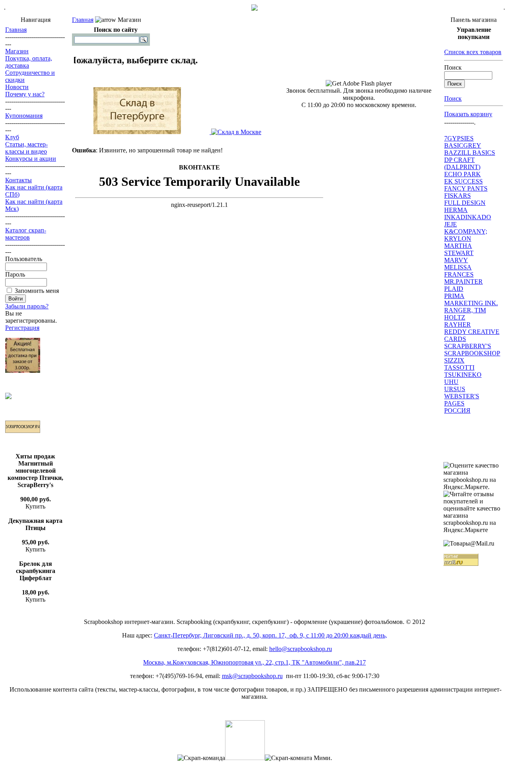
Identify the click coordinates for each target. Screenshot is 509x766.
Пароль (15, 274)
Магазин (17, 51)
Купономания (24, 115)
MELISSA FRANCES (459, 271)
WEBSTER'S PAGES (461, 400)
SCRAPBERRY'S (467, 346)
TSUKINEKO (463, 374)
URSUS (454, 389)
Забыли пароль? (27, 306)
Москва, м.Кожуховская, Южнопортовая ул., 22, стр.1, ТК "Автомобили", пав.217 (254, 662)
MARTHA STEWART (459, 249)
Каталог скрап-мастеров (25, 234)
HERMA (456, 210)
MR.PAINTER (463, 281)
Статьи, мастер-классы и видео (26, 148)
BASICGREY (462, 145)
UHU (451, 381)
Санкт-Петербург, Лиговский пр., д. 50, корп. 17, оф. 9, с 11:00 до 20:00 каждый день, (270, 635)
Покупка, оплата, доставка (28, 62)
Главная (16, 29)
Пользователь (23, 258)
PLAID (453, 288)
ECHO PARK (462, 174)
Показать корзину (468, 114)
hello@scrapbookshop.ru (300, 648)
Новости (17, 87)
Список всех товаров (472, 52)
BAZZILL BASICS (469, 152)
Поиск (453, 67)
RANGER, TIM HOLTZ (465, 314)
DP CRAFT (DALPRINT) (462, 163)
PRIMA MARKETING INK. (471, 299)
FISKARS (457, 195)
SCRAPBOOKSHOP (472, 353)
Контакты (18, 180)
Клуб (12, 137)
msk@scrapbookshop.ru (252, 675)
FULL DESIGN (465, 202)
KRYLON (457, 238)
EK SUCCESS (463, 181)
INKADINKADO (467, 217)
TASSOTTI (459, 367)
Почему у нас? (25, 94)
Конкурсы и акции (30, 158)
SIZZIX (454, 360)
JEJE (450, 224)
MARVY (456, 260)
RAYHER (457, 324)
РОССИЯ (457, 410)
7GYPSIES (459, 138)
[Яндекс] (81, 39)
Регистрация (22, 327)
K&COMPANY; (465, 231)
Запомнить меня (37, 290)
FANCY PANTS (466, 188)
